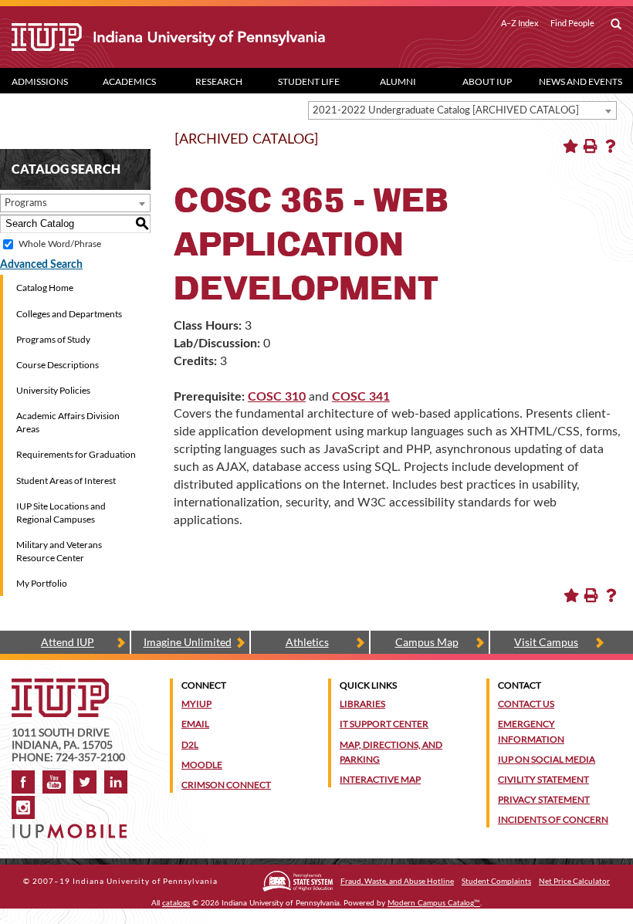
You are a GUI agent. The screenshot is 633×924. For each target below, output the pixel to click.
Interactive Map (380, 779)
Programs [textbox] (26, 203)
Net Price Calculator (574, 880)
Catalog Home (44, 287)
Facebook (23, 782)
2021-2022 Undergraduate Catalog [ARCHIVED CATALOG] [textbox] (446, 111)
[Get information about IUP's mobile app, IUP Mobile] (72, 826)
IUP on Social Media (546, 759)
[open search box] (616, 24)
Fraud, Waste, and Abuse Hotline (397, 880)
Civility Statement (543, 779)
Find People (572, 23)
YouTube (54, 782)
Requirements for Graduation (76, 454)
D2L (189, 744)
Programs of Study (53, 339)
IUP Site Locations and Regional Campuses (61, 512)
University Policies (53, 390)
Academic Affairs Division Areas (68, 422)
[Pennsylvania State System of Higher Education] (297, 881)
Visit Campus (546, 641)
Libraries (362, 703)
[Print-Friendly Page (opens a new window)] (590, 146)
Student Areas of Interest (66, 480)
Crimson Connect (226, 784)
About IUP (487, 81)
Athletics (307, 641)
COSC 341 (361, 397)
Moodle (201, 764)
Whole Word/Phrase (60, 244)
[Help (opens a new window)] (610, 146)
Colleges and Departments (69, 314)
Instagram (23, 807)
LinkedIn (115, 782)
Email (195, 723)
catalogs (176, 903)
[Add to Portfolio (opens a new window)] (570, 146)
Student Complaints (496, 880)
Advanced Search (41, 264)
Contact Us (526, 703)
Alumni (398, 81)
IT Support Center (384, 723)
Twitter (84, 782)
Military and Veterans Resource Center (59, 551)
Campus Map (427, 641)
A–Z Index (520, 23)
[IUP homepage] (60, 685)
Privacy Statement (544, 799)
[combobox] (462, 110)
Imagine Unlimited (188, 641)
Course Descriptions (57, 365)
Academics (129, 81)
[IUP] (168, 37)
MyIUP (196, 703)
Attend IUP (67, 641)
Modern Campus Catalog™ (434, 903)
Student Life (309, 81)
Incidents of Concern (553, 819)
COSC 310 (277, 397)
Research (218, 81)
